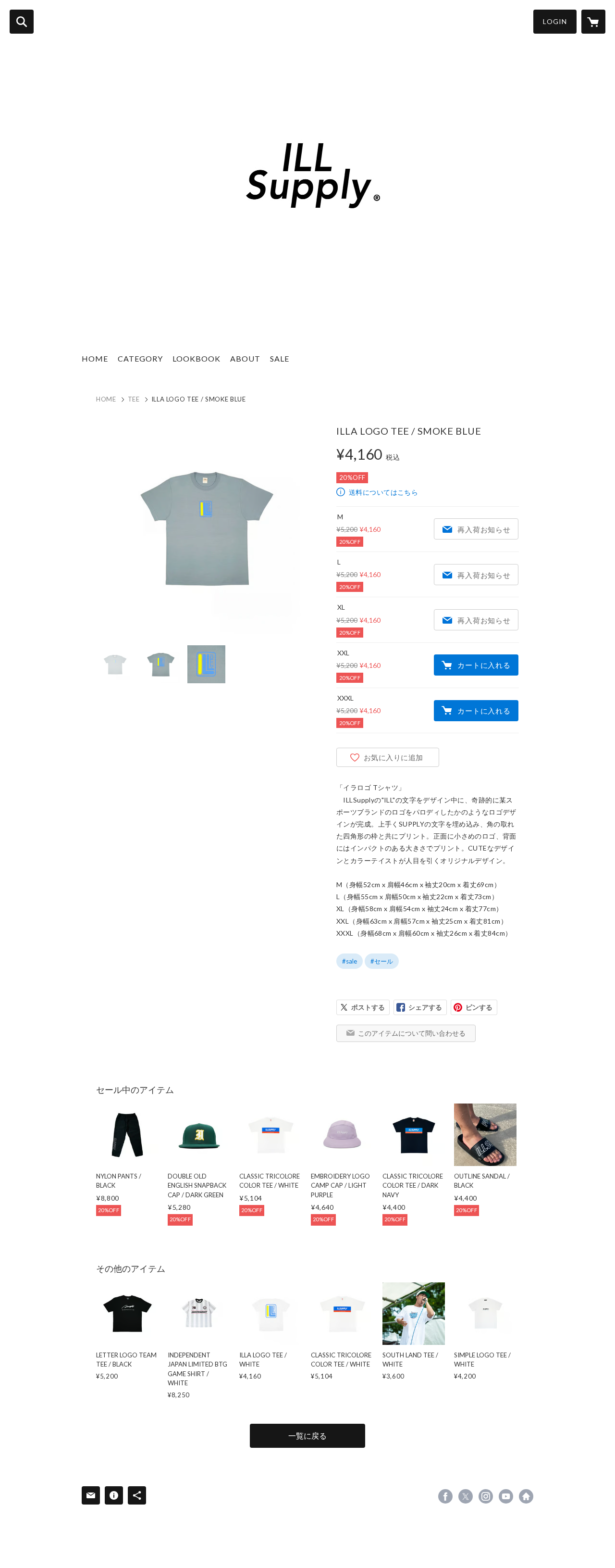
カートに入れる (483, 665)
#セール (381, 961)
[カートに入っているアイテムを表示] (593, 22)
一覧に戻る (307, 1435)
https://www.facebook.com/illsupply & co (445, 1496)
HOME (95, 358)
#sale (349, 961)
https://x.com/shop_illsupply (465, 1496)
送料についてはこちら (383, 492)
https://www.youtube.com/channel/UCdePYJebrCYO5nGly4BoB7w (506, 1496)
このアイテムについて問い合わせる (412, 1033)
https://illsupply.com (526, 1496)
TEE (134, 399)
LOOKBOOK (196, 358)
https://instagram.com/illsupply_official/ (486, 1496)
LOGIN (555, 21)
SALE (279, 358)
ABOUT (245, 358)
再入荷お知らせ (483, 529)
